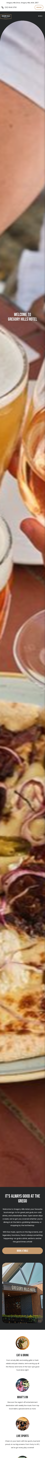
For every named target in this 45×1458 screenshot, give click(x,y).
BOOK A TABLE (22, 1250)
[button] (40, 16)
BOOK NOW (39, 7)
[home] (5, 16)
